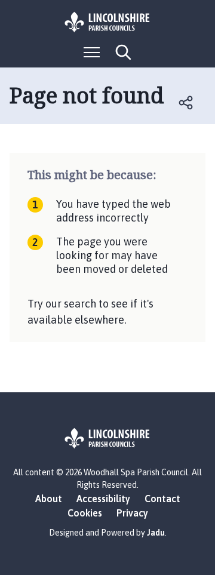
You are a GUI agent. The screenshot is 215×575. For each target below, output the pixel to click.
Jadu (156, 532)
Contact (162, 498)
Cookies (84, 513)
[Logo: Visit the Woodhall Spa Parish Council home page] (107, 22)
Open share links (186, 103)
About (48, 498)
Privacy (132, 513)
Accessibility (103, 498)
